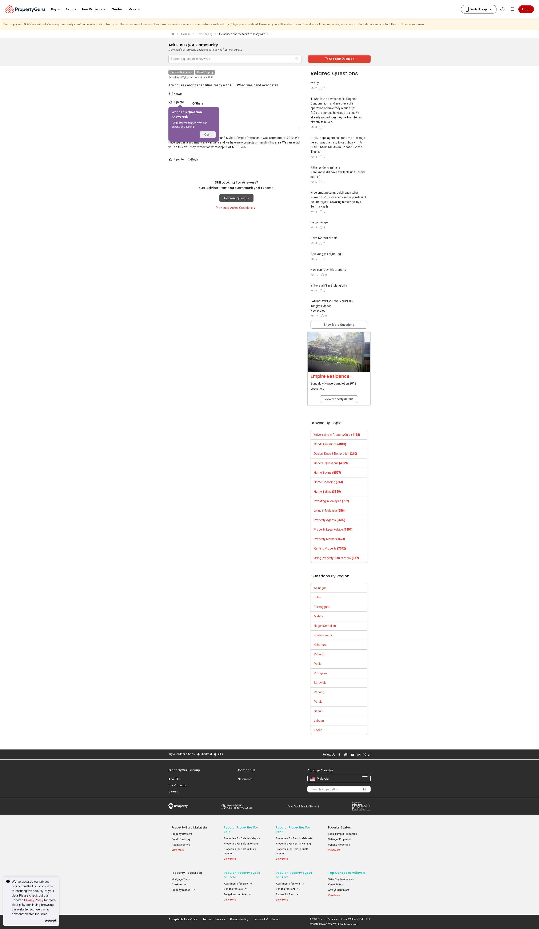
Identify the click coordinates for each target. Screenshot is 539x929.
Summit (303, 806)
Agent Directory (181, 844)
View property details (339, 399)
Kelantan (320, 644)
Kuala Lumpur (323, 635)
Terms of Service (214, 919)
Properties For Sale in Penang (241, 843)
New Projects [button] (92, 9)
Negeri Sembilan (325, 625)
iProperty (178, 806)
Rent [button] (69, 9)
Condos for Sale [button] (233, 888)
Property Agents (329, 520)
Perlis (317, 663)
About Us (174, 779)
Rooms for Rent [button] (285, 894)
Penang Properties (339, 844)
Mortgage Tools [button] (181, 879)
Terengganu (322, 607)
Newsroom (245, 779)
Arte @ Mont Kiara (338, 890)
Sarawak (320, 682)
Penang (319, 692)
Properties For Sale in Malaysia (242, 838)
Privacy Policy (33, 900)
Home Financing (328, 482)
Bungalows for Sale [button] (235, 894)
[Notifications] (512, 9)
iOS (220, 754)
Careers (173, 791)
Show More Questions (339, 324)
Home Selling (327, 491)
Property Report (361, 806)
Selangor (320, 588)
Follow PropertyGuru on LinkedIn (358, 754)
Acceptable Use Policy (183, 919)
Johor (318, 597)
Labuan (319, 720)
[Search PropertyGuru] (364, 789)
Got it (207, 134)
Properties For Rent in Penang (293, 843)
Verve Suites (335, 884)
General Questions (331, 463)
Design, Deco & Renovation (335, 453)
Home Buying (205, 72)
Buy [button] (53, 9)
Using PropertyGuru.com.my (336, 558)
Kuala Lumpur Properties (342, 833)
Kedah (318, 730)
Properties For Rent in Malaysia (294, 838)
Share (199, 103)
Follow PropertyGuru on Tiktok (369, 754)
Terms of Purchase (266, 919)
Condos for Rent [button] (286, 888)
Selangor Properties (339, 839)
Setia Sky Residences (341, 879)
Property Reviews (182, 833)
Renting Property (330, 548)
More (132, 9)
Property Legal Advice (333, 529)
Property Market (329, 539)
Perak (318, 701)
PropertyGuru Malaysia (189, 827)
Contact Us (246, 770)
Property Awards (236, 806)
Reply (195, 159)
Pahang (319, 654)
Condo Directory (181, 839)
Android (206, 754)
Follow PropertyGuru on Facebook (338, 754)
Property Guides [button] (181, 890)
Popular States (339, 827)
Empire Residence (181, 72)
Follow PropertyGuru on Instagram (345, 754)
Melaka (319, 616)
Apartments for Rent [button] (288, 883)
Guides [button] (117, 9)
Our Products (177, 785)
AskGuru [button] (177, 884)
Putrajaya (320, 673)
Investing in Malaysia (331, 501)
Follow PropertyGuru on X (364, 754)
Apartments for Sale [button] (236, 883)
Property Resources (187, 873)
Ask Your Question (236, 198)
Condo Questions (330, 444)
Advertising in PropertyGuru (337, 434)
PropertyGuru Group (184, 770)
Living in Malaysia (329, 510)
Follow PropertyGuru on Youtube (351, 754)
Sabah (318, 711)
